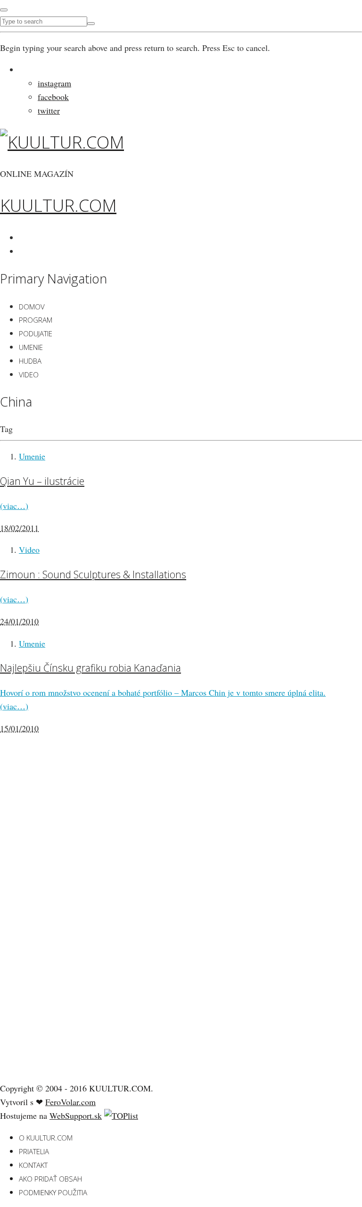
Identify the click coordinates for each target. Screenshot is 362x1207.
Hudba (30, 361)
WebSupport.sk (75, 1115)
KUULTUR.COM (58, 205)
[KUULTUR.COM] (62, 142)
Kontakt (33, 1165)
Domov (32, 306)
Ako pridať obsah (50, 1178)
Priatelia (34, 1151)
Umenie (31, 347)
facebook (53, 96)
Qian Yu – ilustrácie (42, 481)
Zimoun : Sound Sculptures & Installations (93, 574)
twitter (49, 110)
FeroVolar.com (70, 1101)
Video (29, 374)
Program (35, 320)
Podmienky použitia (53, 1192)
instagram (54, 83)
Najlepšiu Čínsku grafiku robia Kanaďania (90, 667)
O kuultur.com (46, 1137)
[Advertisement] (70, 925)
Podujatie (35, 333)
